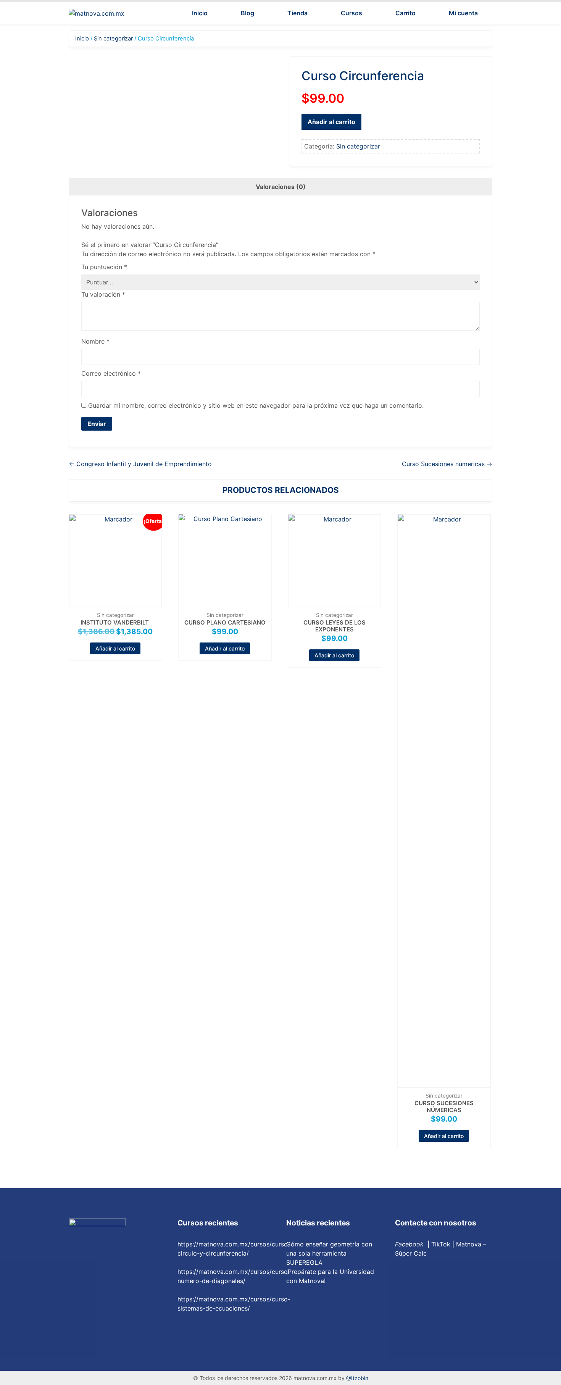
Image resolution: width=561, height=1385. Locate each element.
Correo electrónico (111, 373)
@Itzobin (357, 1378)
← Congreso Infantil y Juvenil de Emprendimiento (140, 464)
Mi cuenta (463, 13)
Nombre (95, 341)
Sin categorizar (113, 38)
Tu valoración (103, 294)
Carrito (405, 13)
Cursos (351, 13)
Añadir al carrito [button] (115, 648)
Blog (247, 13)
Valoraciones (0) (281, 186)
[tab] (281, 186)
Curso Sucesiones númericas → (447, 464)
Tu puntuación (104, 267)
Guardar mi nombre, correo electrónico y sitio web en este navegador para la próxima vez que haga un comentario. (256, 405)
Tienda (297, 13)
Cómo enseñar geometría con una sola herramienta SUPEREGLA (329, 1253)
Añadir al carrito (331, 122)
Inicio (200, 13)
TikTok (440, 1244)
